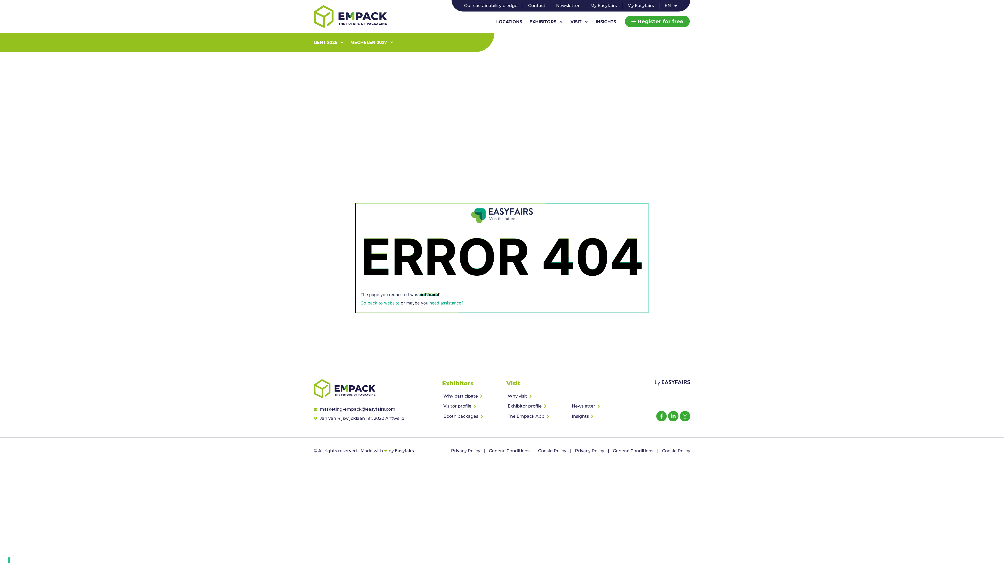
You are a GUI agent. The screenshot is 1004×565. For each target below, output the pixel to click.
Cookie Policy (552, 450)
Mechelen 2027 (368, 42)
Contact (536, 5)
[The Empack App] (536, 416)
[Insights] (600, 416)
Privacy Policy (465, 450)
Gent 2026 (325, 42)
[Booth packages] (472, 416)
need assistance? (446, 303)
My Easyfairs (603, 5)
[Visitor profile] (472, 406)
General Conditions (509, 450)
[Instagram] (685, 416)
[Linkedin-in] (673, 416)
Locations (509, 21)
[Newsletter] (600, 406)
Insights (606, 21)
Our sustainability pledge (490, 5)
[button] (657, 21)
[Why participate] (472, 396)
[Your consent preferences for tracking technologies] (9, 560)
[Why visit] (536, 396)
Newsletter (568, 5)
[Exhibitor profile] (536, 406)
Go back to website (380, 303)
